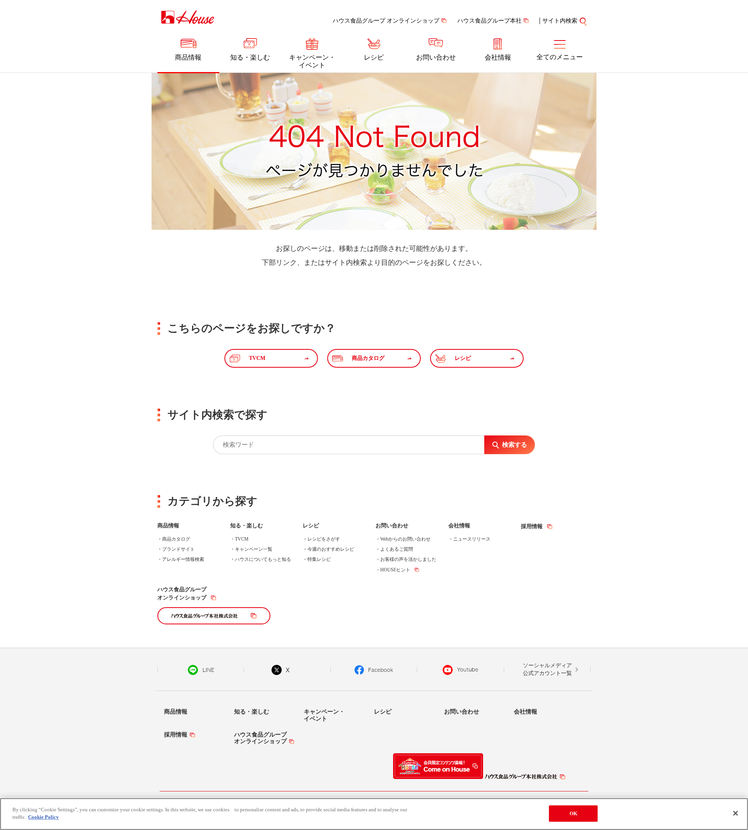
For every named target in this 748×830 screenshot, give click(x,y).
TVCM (242, 539)
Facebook (374, 670)
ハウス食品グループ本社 (489, 21)
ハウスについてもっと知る (263, 559)
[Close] (735, 813)
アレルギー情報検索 (183, 559)
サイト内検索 (559, 21)
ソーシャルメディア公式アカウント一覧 (547, 669)
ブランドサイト (178, 549)
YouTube (460, 670)
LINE (200, 670)
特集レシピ (319, 559)
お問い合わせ (436, 57)
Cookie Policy (43, 817)
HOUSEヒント (395, 570)
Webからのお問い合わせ (405, 539)
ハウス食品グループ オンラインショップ (386, 21)
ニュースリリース (471, 539)
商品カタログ (176, 539)
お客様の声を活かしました (408, 559)
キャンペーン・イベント (312, 61)
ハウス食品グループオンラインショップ (181, 594)
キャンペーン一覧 (253, 549)
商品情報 (188, 57)
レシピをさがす (323, 539)
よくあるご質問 (396, 549)
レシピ (374, 57)
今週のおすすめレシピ (330, 549)
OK (573, 813)
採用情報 (532, 526)
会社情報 (498, 57)
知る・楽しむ (250, 57)
